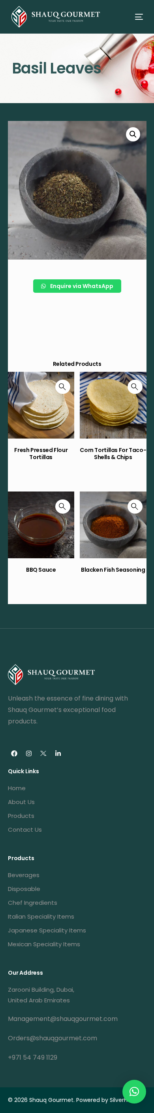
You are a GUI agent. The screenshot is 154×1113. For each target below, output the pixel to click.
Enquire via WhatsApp (81, 286)
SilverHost (123, 1100)
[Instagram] (29, 753)
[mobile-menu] (132, 17)
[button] (134, 1092)
